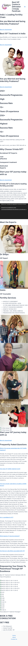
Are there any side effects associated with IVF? (12, 551)
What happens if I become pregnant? (10, 536)
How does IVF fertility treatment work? (10, 469)
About (14, 637)
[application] (14, 211)
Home (14, 635)
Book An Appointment (6, 29)
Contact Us (14, 639)
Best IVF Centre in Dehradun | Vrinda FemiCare (16, 6)
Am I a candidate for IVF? (6, 517)
